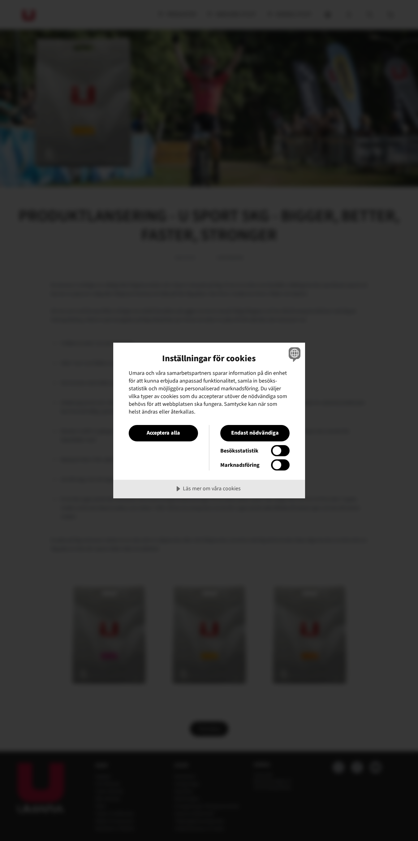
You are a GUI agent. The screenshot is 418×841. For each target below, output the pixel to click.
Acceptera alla (163, 433)
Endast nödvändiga (255, 433)
